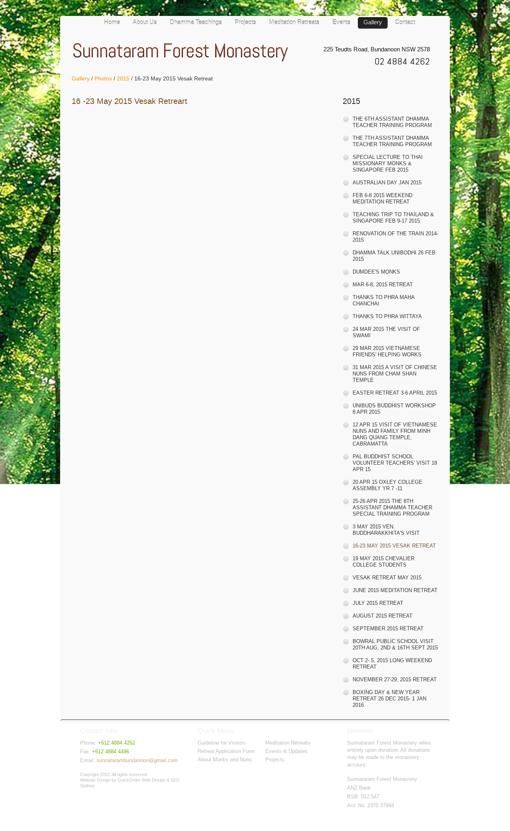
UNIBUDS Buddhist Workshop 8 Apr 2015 (394, 409)
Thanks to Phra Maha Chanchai (383, 300)
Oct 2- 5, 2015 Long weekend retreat (392, 663)
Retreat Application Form (226, 751)
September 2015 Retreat (388, 629)
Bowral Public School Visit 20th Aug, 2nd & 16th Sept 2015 (395, 644)
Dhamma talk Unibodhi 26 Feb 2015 (394, 256)
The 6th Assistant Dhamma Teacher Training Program (392, 122)
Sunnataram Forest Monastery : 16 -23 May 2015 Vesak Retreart (183, 52)
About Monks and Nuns (225, 760)
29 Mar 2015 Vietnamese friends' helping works (387, 351)
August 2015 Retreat (382, 616)
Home (112, 22)
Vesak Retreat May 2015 (387, 578)
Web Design (153, 780)
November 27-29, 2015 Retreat (395, 679)
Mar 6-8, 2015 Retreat (383, 284)
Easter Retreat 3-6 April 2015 (395, 393)
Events (341, 22)
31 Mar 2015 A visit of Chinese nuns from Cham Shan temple (395, 373)
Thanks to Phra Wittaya (387, 316)
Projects (245, 22)
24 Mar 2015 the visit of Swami (386, 332)
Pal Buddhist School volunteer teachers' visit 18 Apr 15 (395, 463)
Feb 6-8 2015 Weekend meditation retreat (382, 198)
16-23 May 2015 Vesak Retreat (394, 546)
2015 (123, 78)
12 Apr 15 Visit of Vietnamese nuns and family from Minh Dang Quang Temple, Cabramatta (395, 434)
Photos (103, 78)
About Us (145, 22)
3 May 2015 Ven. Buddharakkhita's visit (386, 530)
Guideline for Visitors (222, 743)
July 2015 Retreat (378, 603)
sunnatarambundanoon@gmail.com (137, 760)
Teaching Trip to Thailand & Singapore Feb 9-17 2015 (393, 217)
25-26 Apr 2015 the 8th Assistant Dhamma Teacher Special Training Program (392, 507)
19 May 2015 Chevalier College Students (383, 561)
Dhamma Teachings (196, 22)
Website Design (95, 780)
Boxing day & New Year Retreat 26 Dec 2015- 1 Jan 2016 (389, 698)
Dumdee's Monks (376, 272)
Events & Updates (286, 751)
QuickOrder (129, 780)
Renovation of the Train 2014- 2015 (395, 237)
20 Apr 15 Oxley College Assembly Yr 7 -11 (387, 485)
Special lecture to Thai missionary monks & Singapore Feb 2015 (388, 163)
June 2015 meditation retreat (395, 590)
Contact (405, 22)
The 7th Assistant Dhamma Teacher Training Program (392, 141)
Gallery (372, 22)
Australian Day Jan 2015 (387, 183)
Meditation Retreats (294, 22)
